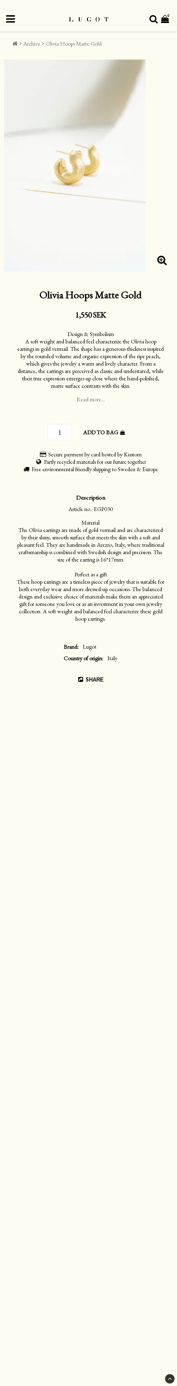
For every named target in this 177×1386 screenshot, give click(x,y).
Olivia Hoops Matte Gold (74, 43)
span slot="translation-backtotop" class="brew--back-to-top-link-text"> (170, 1379)
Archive (31, 43)
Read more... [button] (91, 399)
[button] (166, 19)
